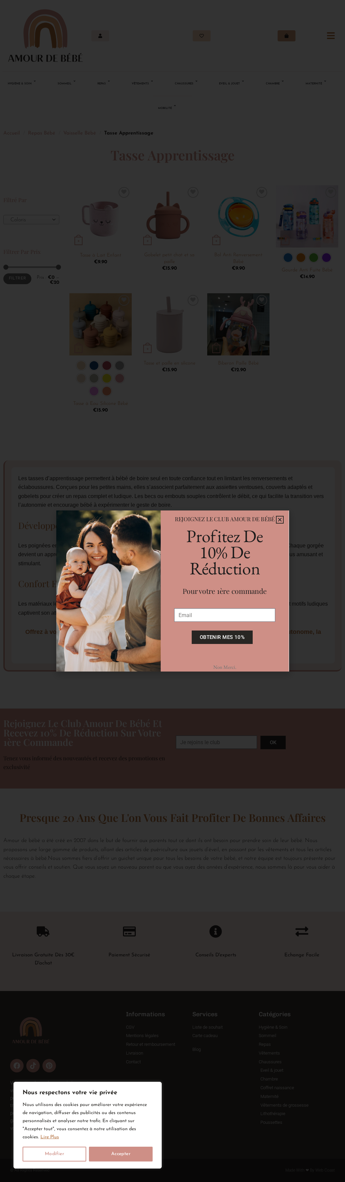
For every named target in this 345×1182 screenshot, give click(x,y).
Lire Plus (49, 1137)
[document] (172, 591)
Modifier (54, 1153)
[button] (279, 519)
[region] (87, 1125)
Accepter (120, 1153)
